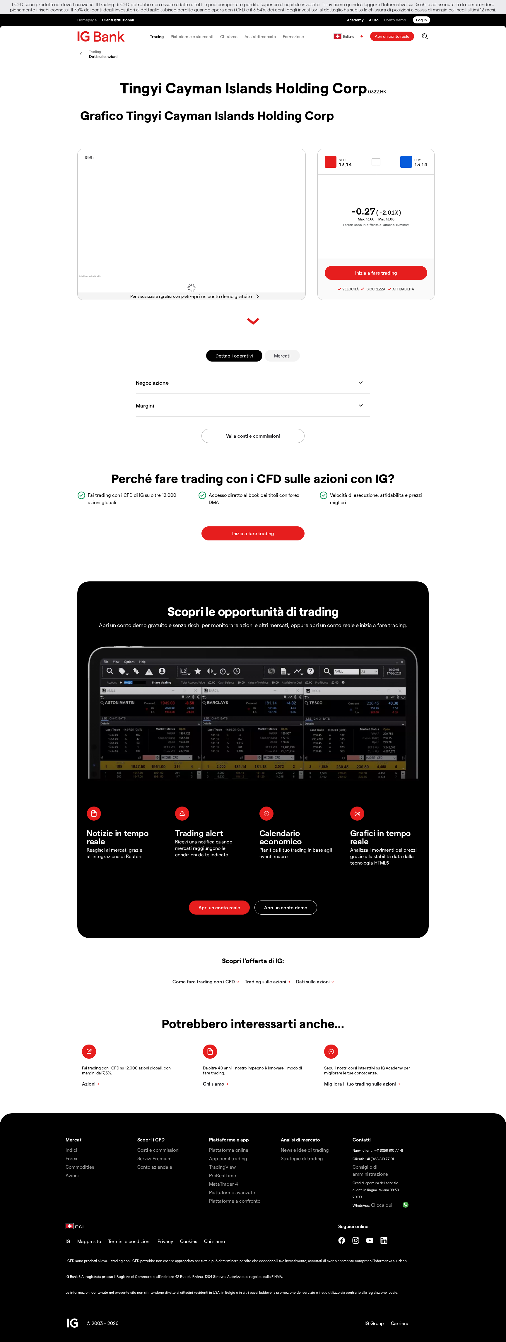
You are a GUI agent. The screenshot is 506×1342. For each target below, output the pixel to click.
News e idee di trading (305, 1150)
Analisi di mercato (260, 36)
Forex (71, 1158)
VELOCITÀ (350, 289)
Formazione (293, 36)
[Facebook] (341, 1240)
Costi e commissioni (158, 1150)
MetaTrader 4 (223, 1184)
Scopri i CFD (151, 1139)
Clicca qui (381, 1205)
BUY (417, 160)
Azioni (72, 1175)
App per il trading (228, 1158)
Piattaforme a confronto (234, 1201)
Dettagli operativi (234, 355)
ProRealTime (222, 1175)
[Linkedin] (383, 1240)
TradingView (222, 1167)
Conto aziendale (154, 1167)
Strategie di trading (302, 1158)
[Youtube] (369, 1240)
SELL (342, 160)
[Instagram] (355, 1240)
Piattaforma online (228, 1150)
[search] (425, 36)
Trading (157, 36)
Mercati (282, 355)
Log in (421, 20)
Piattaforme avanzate (232, 1192)
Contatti (362, 1139)
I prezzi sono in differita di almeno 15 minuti (376, 225)
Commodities (80, 1167)
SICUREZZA (375, 289)
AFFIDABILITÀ (403, 289)
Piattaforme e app (229, 1139)
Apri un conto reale (392, 36)
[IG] (101, 36)
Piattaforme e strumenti (192, 36)
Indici (71, 1150)
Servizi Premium (154, 1158)
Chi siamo (228, 36)
